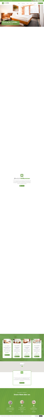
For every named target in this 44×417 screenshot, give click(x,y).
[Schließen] (43, 415)
